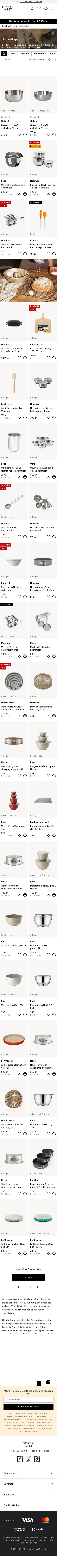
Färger (52, 53)
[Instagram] (28, 1458)
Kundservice (10, 1472)
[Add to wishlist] (19, 134)
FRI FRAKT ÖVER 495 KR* (31, 2)
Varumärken (39, 53)
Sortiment (9, 1483)
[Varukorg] (45, 8)
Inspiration (9, 1494)
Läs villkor (32, 1431)
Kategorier (25, 53)
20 (30, 1287)
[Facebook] (20, 1458)
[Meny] (52, 8)
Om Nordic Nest (12, 1505)
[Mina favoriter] (38, 8)
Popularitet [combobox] (37, 59)
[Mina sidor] (31, 8)
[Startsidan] (7, 8)
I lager (13, 53)
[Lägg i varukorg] (25, 134)
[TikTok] (37, 1458)
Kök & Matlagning (9, 26)
